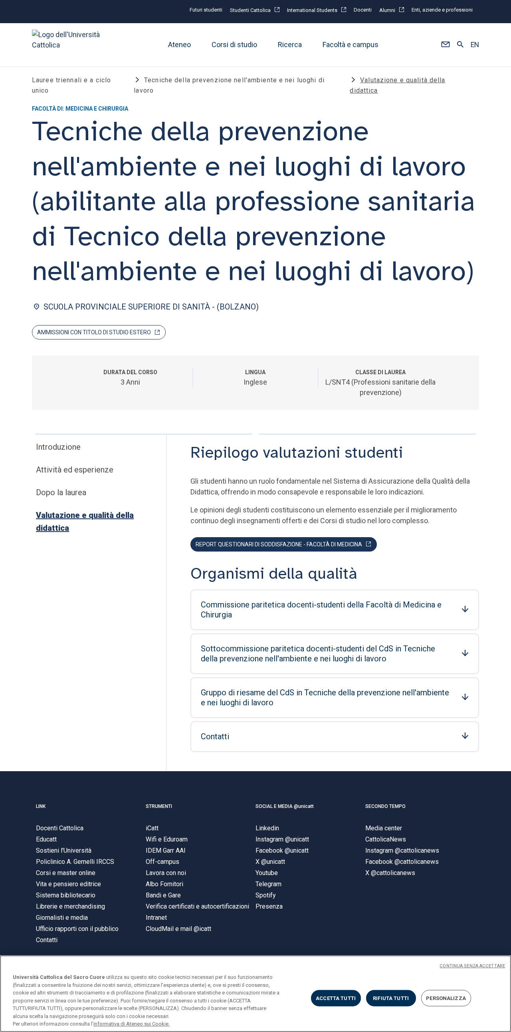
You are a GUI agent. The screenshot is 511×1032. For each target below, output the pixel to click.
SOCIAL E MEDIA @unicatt (285, 806)
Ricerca (290, 45)
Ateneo (179, 45)
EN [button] (475, 45)
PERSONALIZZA (446, 998)
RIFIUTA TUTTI (391, 998)
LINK (41, 806)
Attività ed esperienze (74, 469)
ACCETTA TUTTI (336, 998)
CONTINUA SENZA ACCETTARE (472, 965)
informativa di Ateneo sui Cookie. (131, 1024)
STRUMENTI (159, 806)
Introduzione (58, 447)
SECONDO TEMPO (385, 806)
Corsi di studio (234, 45)
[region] (255, 993)
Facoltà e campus (350, 45)
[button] (445, 45)
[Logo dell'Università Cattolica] (69, 45)
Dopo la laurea (61, 492)
